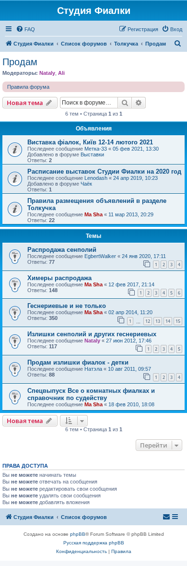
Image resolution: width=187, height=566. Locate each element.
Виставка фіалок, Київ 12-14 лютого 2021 (90, 142)
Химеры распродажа (59, 278)
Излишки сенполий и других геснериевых (91, 334)
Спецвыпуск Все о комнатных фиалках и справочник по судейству (91, 394)
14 (167, 321)
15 (177, 321)
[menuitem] (25, 29)
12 (147, 321)
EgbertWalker (100, 256)
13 (157, 321)
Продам (19, 62)
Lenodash (95, 178)
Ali (61, 73)
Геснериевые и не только (66, 305)
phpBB (77, 534)
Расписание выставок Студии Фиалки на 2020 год (104, 171)
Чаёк (86, 184)
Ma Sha (93, 214)
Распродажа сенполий (61, 249)
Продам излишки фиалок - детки (78, 362)
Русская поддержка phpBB (93, 542)
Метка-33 (95, 149)
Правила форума (28, 87)
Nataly (47, 73)
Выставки (92, 154)
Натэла (93, 369)
